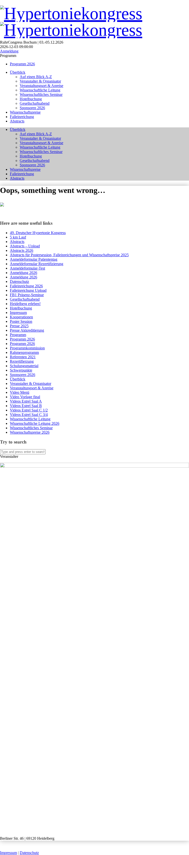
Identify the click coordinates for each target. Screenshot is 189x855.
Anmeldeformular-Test (27, 268)
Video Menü (19, 392)
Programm (18, 335)
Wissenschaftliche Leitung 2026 (34, 423)
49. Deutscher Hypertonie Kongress (38, 233)
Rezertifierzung (22, 361)
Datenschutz (19, 281)
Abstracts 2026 (21, 250)
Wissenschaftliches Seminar (41, 94)
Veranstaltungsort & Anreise (41, 86)
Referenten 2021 (23, 357)
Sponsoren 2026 (32, 108)
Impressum (18, 312)
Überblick (17, 72)
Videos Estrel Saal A (26, 401)
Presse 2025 (19, 326)
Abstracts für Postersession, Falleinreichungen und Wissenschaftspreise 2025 (69, 255)
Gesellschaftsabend (34, 103)
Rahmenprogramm (24, 352)
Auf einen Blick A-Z (36, 77)
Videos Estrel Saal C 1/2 (29, 410)
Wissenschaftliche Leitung (40, 90)
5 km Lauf (18, 237)
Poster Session (21, 321)
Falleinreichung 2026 (26, 286)
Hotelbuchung (31, 99)
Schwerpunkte (21, 370)
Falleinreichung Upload (28, 290)
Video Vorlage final (25, 397)
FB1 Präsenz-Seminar (27, 295)
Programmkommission (27, 348)
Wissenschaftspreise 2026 (29, 432)
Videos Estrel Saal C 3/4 (29, 414)
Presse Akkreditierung (27, 330)
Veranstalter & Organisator (40, 81)
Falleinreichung (22, 117)
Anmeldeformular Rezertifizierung (36, 264)
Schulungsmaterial (24, 366)
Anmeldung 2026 (23, 273)
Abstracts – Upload (25, 246)
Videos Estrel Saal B (26, 406)
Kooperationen (21, 317)
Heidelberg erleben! (25, 304)
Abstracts (17, 121)
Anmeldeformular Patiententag (33, 259)
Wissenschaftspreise (25, 112)
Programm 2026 (22, 64)
